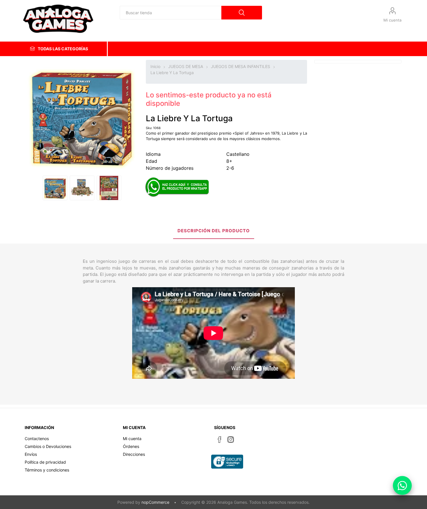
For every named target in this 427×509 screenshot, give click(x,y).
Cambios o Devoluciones (48, 446)
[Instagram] (230, 439)
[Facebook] (219, 439)
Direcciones (134, 454)
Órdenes (131, 446)
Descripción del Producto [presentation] (213, 230)
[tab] (213, 231)
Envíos (31, 454)
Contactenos (37, 438)
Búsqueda (241, 12)
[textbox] (170, 12)
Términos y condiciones (47, 469)
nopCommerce (155, 502)
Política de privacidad (45, 462)
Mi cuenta (392, 20)
